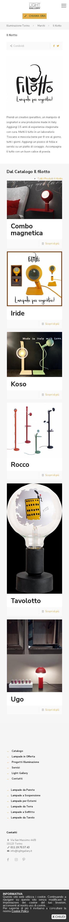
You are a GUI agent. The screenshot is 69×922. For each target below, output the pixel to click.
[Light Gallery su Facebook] (9, 859)
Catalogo (17, 751)
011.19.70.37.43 (20, 847)
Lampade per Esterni (23, 801)
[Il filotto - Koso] (34, 354)
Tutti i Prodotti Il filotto (50, 178)
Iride (18, 313)
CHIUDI (59, 916)
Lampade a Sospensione (25, 795)
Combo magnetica (27, 230)
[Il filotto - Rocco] (34, 430)
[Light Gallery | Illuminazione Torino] (34, 5)
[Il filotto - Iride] (34, 278)
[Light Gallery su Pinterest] (24, 859)
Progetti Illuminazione (25, 762)
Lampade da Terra (22, 806)
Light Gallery (20, 773)
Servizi (16, 767)
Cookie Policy (20, 911)
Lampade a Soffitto (22, 812)
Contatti (17, 778)
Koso (18, 384)
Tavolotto (26, 600)
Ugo (17, 699)
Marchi (41, 25)
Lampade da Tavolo (22, 817)
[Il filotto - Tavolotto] (34, 538)
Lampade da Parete (23, 790)
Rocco (20, 464)
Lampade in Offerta (23, 756)
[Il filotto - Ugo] (34, 655)
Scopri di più (52, 243)
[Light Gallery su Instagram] (16, 859)
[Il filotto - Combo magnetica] (34, 200)
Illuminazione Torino (18, 25)
